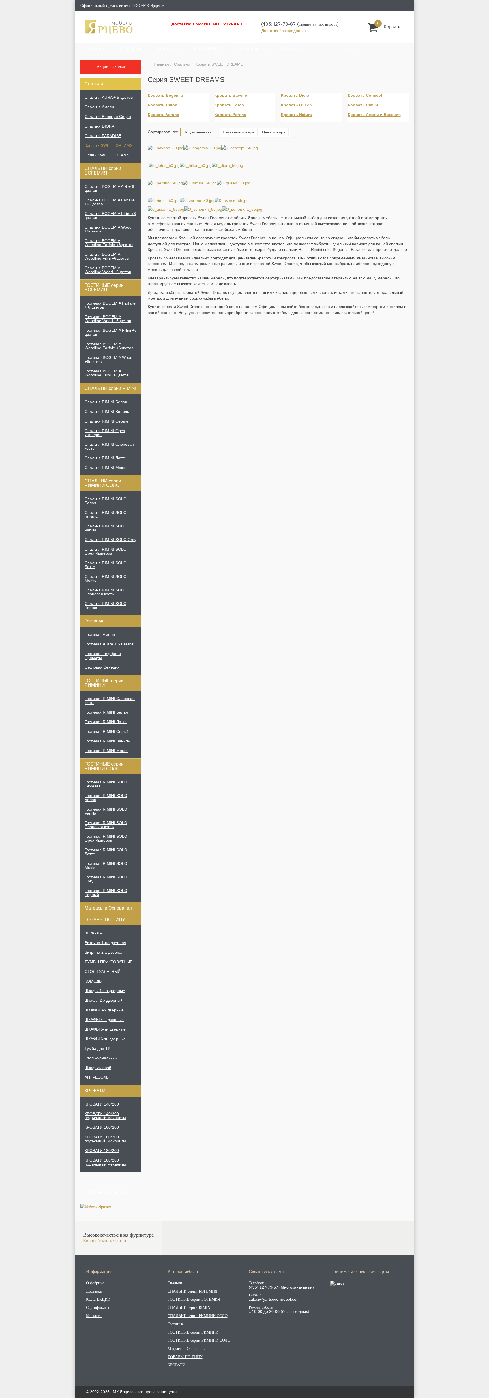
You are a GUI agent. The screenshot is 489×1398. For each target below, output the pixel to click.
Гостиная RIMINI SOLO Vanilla (106, 811)
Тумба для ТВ (97, 1048)
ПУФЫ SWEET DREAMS (107, 155)
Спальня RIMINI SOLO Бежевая (105, 514)
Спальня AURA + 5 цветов (109, 97)
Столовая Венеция (102, 667)
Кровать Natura (296, 115)
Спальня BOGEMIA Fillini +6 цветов (110, 215)
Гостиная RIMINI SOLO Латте (106, 852)
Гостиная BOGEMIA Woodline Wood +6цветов (108, 319)
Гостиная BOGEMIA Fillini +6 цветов (111, 332)
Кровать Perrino (230, 115)
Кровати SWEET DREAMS (108, 145)
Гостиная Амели (100, 634)
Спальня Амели (99, 107)
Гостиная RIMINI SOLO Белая (106, 797)
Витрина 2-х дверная (104, 952)
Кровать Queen (296, 105)
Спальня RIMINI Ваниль (107, 411)
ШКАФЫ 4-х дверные (104, 1019)
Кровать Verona (163, 115)
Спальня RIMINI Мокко (106, 467)
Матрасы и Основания (108, 908)
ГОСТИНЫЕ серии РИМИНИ (104, 683)
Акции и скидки (111, 66)
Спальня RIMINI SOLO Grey (110, 539)
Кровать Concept (365, 95)
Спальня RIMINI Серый (106, 421)
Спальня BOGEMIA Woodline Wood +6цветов (108, 270)
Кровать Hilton (162, 105)
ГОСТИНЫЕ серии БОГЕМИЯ (104, 287)
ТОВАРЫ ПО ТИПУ (105, 919)
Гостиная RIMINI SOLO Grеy (106, 879)
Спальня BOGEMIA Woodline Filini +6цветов (107, 256)
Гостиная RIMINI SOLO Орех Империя (106, 838)
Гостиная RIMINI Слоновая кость (110, 700)
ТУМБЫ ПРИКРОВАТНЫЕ (108, 962)
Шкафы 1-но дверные (105, 990)
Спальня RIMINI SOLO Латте (105, 565)
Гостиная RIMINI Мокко (106, 750)
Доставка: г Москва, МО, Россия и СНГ (210, 24)
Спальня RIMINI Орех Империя (105, 432)
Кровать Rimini (363, 105)
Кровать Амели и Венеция (374, 115)
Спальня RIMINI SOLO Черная (105, 605)
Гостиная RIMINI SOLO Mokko (106, 865)
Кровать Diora (295, 95)
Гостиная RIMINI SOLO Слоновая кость (106, 824)
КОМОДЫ (93, 981)
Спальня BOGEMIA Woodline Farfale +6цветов (109, 242)
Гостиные (95, 621)
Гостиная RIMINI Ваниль (107, 741)
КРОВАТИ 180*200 (102, 1150)
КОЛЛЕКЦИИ (208, 48)
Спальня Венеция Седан (108, 116)
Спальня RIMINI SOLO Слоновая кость (105, 592)
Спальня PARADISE (103, 135)
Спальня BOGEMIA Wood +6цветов (108, 229)
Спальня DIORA (99, 126)
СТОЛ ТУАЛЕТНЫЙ (103, 971)
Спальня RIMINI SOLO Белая (105, 501)
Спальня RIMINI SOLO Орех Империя (105, 551)
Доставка (168, 48)
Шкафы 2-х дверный (104, 1000)
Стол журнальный (101, 1058)
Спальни (182, 64)
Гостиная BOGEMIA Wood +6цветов (108, 359)
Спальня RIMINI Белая (106, 402)
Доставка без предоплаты (285, 30)
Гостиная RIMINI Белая (106, 712)
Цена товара (274, 132)
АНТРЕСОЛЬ (97, 1077)
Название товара (238, 132)
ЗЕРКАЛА (93, 933)
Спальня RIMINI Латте (105, 458)
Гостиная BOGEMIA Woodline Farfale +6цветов (109, 346)
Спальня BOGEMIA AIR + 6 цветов (109, 188)
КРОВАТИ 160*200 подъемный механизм (105, 1139)
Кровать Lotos (229, 105)
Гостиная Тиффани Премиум (103, 655)
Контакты (292, 48)
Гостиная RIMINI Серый (107, 731)
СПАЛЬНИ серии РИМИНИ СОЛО (103, 483)
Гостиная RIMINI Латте (106, 722)
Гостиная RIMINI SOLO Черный (106, 892)
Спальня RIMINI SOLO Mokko (105, 578)
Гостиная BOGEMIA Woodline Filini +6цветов (107, 373)
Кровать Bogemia (165, 95)
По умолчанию (197, 132)
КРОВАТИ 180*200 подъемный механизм (105, 1162)
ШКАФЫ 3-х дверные (104, 1010)
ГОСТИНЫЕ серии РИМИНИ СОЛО (104, 766)
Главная (95, 48)
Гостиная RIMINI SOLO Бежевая (106, 784)
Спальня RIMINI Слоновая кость (109, 446)
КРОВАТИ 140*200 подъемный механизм (105, 1115)
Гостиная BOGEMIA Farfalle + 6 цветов (110, 305)
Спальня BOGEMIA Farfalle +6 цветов (110, 202)
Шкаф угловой (98, 1067)
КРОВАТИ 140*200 (102, 1104)
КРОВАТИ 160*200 (102, 1127)
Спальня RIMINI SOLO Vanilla (105, 528)
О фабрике (131, 48)
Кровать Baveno (231, 95)
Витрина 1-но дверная (105, 942)
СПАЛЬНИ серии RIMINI (110, 388)
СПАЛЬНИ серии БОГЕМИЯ (103, 170)
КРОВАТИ (95, 1090)
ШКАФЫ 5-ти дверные (105, 1029)
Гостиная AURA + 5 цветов (109, 644)
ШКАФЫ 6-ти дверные (105, 1039)
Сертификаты (252, 48)
